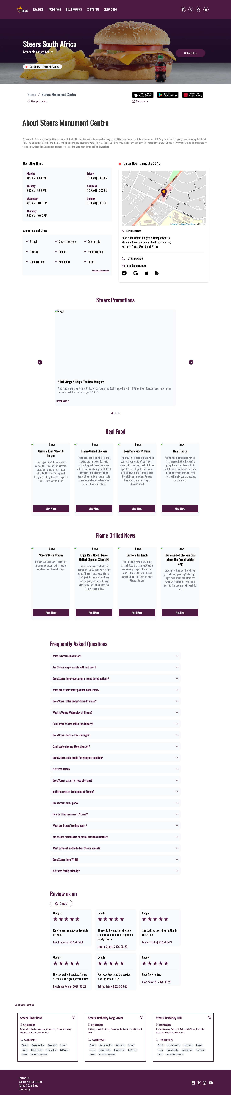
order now (61, 401)
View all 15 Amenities (100, 270)
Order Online (110, 9)
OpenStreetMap (188, 224)
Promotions (54, 9)
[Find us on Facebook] (127, 273)
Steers (32, 94)
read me (180, 613)
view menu (51, 509)
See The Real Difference (30, 1082)
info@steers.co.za (136, 266)
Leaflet (175, 224)
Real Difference (74, 9)
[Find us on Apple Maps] (150, 273)
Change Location (39, 101)
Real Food (38, 9)
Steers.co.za (141, 101)
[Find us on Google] (139, 273)
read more (51, 613)
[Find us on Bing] (160, 273)
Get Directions (133, 231)
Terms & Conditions (28, 1085)
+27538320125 (134, 259)
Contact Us (93, 9)
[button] (164, 193)
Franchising (24, 1089)
